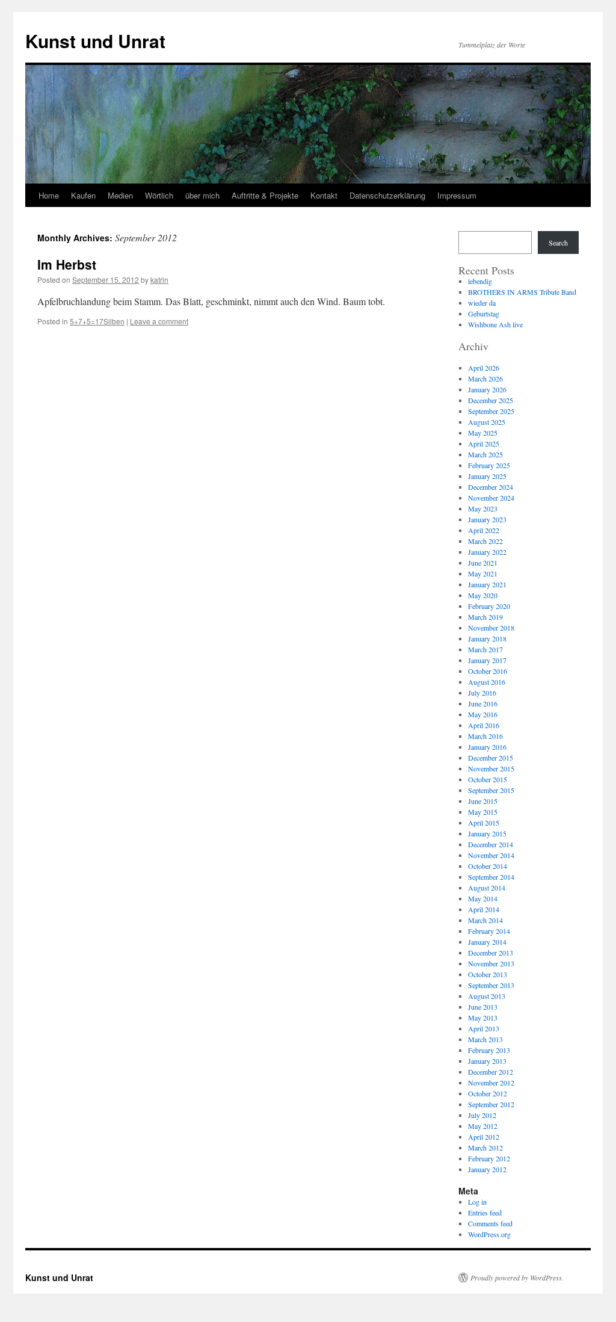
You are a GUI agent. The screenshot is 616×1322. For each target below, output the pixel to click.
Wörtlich (159, 195)
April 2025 (483, 443)
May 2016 (482, 714)
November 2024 (491, 497)
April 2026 (483, 367)
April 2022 (483, 530)
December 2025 (490, 400)
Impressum (456, 195)
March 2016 (485, 736)
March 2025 (485, 454)
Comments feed (490, 1223)
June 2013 (482, 1007)
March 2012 (485, 1147)
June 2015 (482, 801)
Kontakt (323, 195)
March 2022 (485, 541)
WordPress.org (489, 1234)
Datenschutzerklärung (387, 195)
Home (48, 195)
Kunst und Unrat (95, 41)
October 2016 (487, 671)
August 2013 (486, 996)
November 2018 (491, 627)
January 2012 (487, 1169)
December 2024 (490, 487)
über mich (202, 195)
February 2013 (489, 1050)
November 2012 (491, 1082)
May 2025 (482, 432)
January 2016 (487, 747)
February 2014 (489, 931)
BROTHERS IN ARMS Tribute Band (522, 292)
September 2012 (491, 1104)
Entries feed (485, 1212)
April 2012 (483, 1136)
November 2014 (491, 855)
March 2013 (485, 1039)
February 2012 (489, 1158)
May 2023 (482, 508)
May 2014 (482, 898)
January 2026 (487, 389)
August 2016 (486, 682)
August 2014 (486, 887)
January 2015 (487, 833)
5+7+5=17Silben (97, 321)
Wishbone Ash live (495, 324)
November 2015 (491, 768)
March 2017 (485, 649)
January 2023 (487, 519)
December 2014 (490, 844)
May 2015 (482, 812)
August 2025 (486, 422)
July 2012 (482, 1115)
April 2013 (483, 1028)
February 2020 (489, 606)
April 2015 (483, 822)
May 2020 (482, 595)
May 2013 (482, 1017)
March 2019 (485, 617)
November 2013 (491, 963)
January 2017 (487, 660)
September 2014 (491, 877)
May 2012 (482, 1126)
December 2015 (490, 757)
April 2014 (483, 909)
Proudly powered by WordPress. (517, 1277)
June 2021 (482, 562)
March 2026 (485, 378)
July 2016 (482, 692)
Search (558, 242)
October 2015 (487, 779)
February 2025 (489, 465)
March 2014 (485, 920)
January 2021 (487, 584)
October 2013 (487, 974)
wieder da (482, 302)
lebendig (480, 281)
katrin (159, 279)
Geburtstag (483, 313)
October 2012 (487, 1093)
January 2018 (487, 638)
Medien (120, 195)
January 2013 (487, 1061)
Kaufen (83, 195)
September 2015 (491, 790)
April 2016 (483, 725)
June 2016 (482, 703)
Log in (477, 1201)
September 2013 (491, 985)
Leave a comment (159, 321)
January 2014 (487, 942)
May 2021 (482, 573)
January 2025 (487, 476)
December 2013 (490, 952)
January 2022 (487, 552)
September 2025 (491, 411)
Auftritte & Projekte (265, 195)
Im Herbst (66, 264)
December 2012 (490, 1071)
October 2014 (487, 866)
